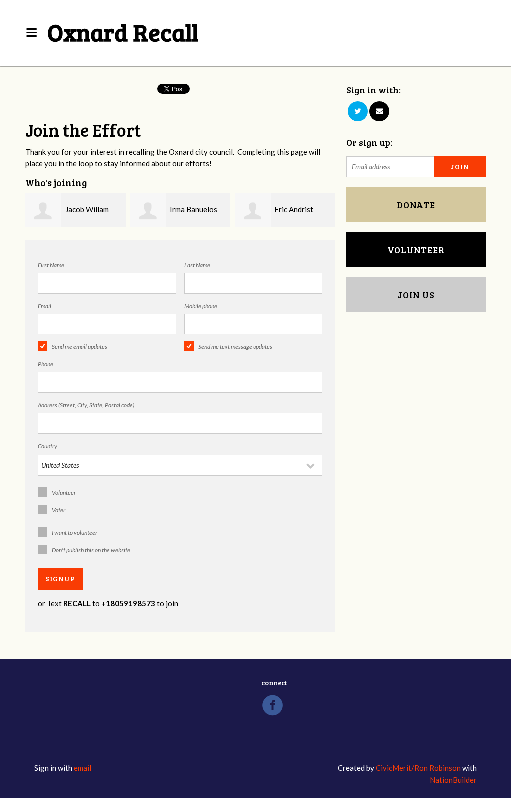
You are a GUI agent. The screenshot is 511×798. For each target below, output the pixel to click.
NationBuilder (453, 779)
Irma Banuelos (193, 209)
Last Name (197, 265)
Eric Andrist (293, 209)
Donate (416, 205)
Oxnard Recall (122, 31)
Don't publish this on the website (91, 550)
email (82, 767)
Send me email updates (79, 346)
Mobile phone (200, 306)
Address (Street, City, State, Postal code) (86, 405)
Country (47, 446)
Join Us (416, 295)
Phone (45, 364)
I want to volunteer (74, 532)
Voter (58, 510)
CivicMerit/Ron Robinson (418, 767)
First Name (51, 265)
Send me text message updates (235, 346)
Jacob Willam (87, 209)
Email (44, 306)
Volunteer (64, 492)
